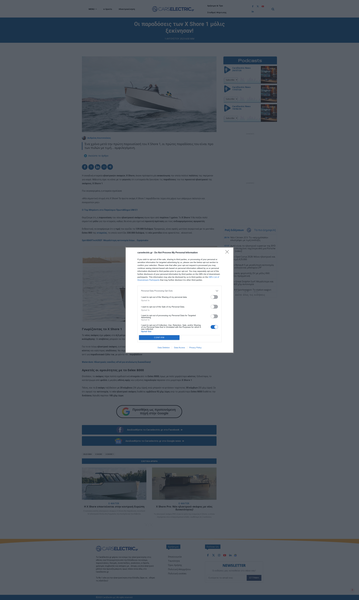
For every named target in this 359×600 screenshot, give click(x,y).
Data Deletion (164, 347)
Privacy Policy (195, 347)
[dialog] (179, 300)
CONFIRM (159, 337)
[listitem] (179, 290)
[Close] (228, 252)
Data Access (179, 347)
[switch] (214, 297)
